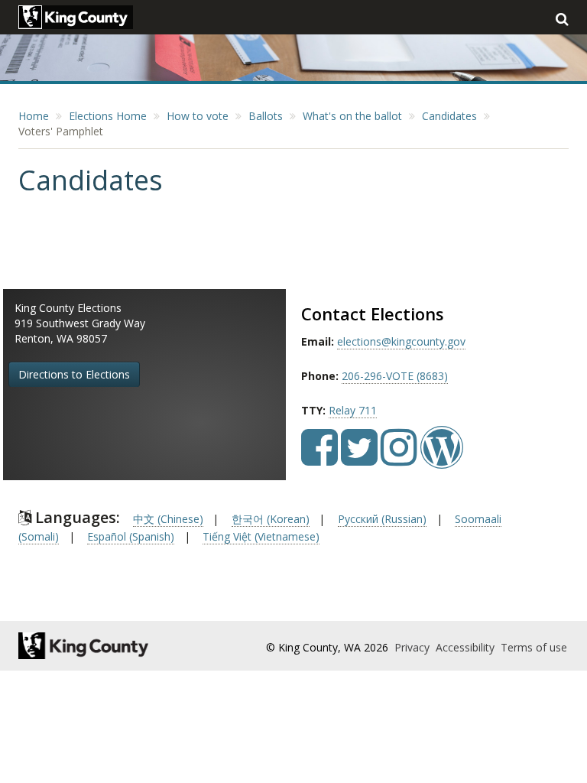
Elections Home (108, 116)
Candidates (449, 116)
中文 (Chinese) (168, 519)
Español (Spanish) (130, 536)
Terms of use (534, 647)
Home (33, 116)
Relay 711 (353, 410)
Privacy (413, 647)
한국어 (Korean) (271, 519)
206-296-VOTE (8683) (395, 376)
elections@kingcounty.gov (401, 341)
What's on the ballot (352, 116)
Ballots (265, 116)
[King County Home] (99, 645)
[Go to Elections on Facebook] (319, 458)
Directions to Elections (74, 374)
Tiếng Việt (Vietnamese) (261, 536)
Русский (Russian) (382, 519)
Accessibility (467, 647)
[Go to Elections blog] (441, 458)
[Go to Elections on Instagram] (399, 458)
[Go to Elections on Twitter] (359, 458)
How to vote (198, 116)
